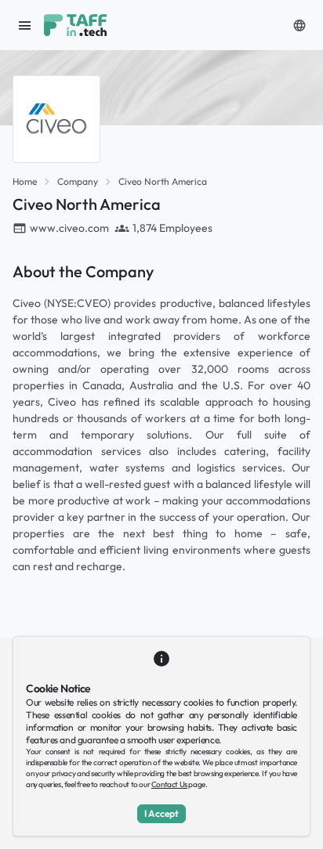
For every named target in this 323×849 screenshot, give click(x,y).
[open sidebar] (25, 25)
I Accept (161, 813)
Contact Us (169, 784)
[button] (299, 25)
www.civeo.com (69, 228)
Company (77, 181)
